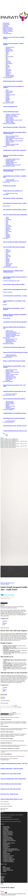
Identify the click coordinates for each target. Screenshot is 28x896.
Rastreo (4, 871)
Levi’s (7, 257)
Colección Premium (7, 33)
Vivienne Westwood (10, 76)
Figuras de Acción (9, 401)
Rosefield (8, 234)
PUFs (4, 866)
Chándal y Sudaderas (10, 145)
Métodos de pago (6, 867)
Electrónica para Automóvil (11, 393)
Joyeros (7, 96)
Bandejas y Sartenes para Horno (12, 372)
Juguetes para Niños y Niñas (9, 395)
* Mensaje (14, 712)
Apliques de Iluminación (11, 354)
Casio (7, 220)
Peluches (7, 404)
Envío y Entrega (6, 868)
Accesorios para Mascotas (8, 422)
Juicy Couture (8, 226)
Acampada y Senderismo (8, 409)
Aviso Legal (5, 32)
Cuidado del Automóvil (8, 381)
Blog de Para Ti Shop (7, 27)
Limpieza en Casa (9, 330)
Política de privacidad (7, 30)
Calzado (5, 146)
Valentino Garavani (10, 75)
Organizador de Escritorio (11, 341)
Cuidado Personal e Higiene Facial (10, 267)
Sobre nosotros (6, 23)
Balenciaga (8, 48)
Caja (6, 892)
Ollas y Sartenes (9, 379)
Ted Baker (8, 235)
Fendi (7, 58)
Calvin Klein (8, 250)
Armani (7, 218)
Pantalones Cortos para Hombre (12, 144)
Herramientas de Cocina (11, 376)
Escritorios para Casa (10, 340)
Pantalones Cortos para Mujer (12, 116)
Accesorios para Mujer (7, 77)
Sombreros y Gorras (10, 101)
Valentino (8, 73)
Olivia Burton (8, 231)
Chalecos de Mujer (9, 118)
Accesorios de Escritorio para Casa (13, 333)
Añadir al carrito (4, 603)
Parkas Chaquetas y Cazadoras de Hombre (14, 138)
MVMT (7, 230)
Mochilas (8, 98)
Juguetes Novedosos (10, 403)
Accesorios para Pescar (10, 420)
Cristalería (8, 380)
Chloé (7, 53)
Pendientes (8, 99)
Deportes (5, 304)
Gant (7, 253)
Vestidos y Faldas (9, 121)
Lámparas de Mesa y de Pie (11, 356)
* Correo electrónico (17, 707)
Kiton (7, 64)
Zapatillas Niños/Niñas (10, 160)
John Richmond (9, 63)
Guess (7, 224)
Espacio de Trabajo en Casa (11, 338)
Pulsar (7, 233)
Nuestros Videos (6, 24)
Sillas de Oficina (9, 342)
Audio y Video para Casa (11, 331)
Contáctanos (5, 25)
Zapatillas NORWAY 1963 (11, 162)
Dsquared (8, 251)
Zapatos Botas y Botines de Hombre (13, 164)
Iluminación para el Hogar (8, 343)
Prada (7, 68)
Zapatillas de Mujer (10, 163)
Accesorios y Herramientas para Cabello (11, 280)
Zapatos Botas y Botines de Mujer (13, 158)
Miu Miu (7, 65)
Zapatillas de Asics (9, 161)
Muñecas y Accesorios (10, 406)
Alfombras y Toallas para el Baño (13, 335)
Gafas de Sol (5, 238)
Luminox (8, 227)
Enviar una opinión (4, 713)
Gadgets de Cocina (10, 375)
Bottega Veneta (9, 49)
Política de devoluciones (8, 870)
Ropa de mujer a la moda (8, 102)
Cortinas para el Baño (10, 336)
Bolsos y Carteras (9, 91)
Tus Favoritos (6, 26)
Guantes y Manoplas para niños (12, 180)
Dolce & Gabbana (9, 56)
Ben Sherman (8, 219)
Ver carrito (3, 892)
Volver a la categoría (5, 584)
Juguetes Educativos (10, 402)
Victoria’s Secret (9, 263)
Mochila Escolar (6, 181)
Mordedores (8, 407)
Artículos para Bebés (10, 179)
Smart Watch (5, 194)
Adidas (7, 217)
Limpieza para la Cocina (11, 377)
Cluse (7, 221)
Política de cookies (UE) (8, 28)
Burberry (7, 51)
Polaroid (7, 260)
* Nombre (15, 705)
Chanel (7, 54)
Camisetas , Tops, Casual (11, 115)
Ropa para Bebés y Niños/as (9, 165)
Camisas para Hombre (10, 137)
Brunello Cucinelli (9, 50)
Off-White (8, 67)
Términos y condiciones (8, 31)
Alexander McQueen (10, 47)
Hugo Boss (8, 225)
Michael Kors (8, 228)
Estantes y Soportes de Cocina (12, 374)
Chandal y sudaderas (10, 122)
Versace (7, 262)
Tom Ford (8, 71)
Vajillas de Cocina (9, 370)
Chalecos (8, 142)
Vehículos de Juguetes (10, 408)
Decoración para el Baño (11, 334)
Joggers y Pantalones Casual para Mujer (14, 119)
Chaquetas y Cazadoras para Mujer (13, 114)
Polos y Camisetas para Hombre (12, 135)
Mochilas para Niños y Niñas (12, 193)
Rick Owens (8, 69)
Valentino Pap (8, 72)
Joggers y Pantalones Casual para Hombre (14, 140)
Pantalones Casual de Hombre (9, 123)
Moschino (8, 258)
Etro (6, 57)
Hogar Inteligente (6, 318)
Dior (7, 55)
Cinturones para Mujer (10, 94)
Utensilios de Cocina (7, 357)
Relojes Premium (6, 205)
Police (7, 232)
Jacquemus (8, 61)
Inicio (2, 582)
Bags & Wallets (9, 92)
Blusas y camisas (9, 117)
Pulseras (7, 100)
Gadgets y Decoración (7, 292)
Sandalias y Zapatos (10, 141)
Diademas (8, 95)
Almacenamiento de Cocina (11, 369)
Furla (7, 223)
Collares (7, 93)
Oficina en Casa (6, 337)
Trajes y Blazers (9, 139)
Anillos (7, 90)
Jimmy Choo (8, 62)
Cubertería (8, 373)
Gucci (7, 60)
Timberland (8, 237)
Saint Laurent (8, 70)
